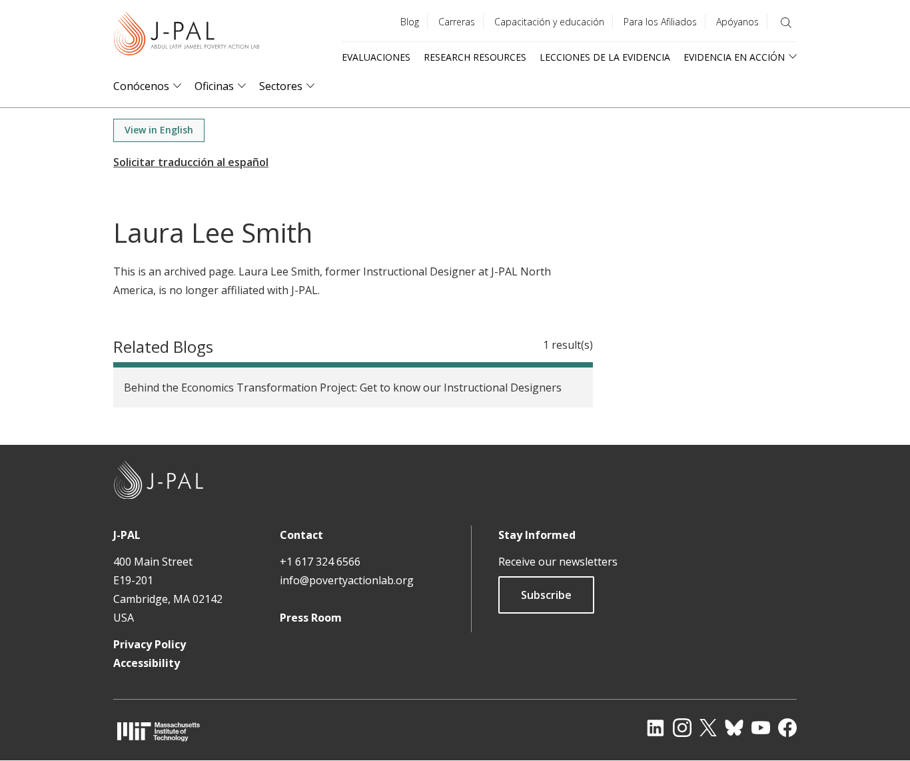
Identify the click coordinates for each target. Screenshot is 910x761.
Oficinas (214, 86)
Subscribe (546, 595)
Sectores (280, 86)
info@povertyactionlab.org (347, 580)
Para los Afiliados (660, 21)
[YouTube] (760, 727)
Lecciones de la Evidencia (605, 57)
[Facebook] (787, 727)
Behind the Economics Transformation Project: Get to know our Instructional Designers (343, 387)
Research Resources (475, 57)
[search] (786, 23)
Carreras (456, 21)
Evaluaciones (376, 57)
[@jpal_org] (682, 727)
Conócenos (141, 86)
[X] (708, 727)
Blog (409, 21)
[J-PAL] (186, 36)
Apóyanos (737, 21)
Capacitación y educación (549, 21)
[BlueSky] (734, 727)
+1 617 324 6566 (320, 561)
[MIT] (158, 731)
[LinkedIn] (655, 727)
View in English (159, 129)
